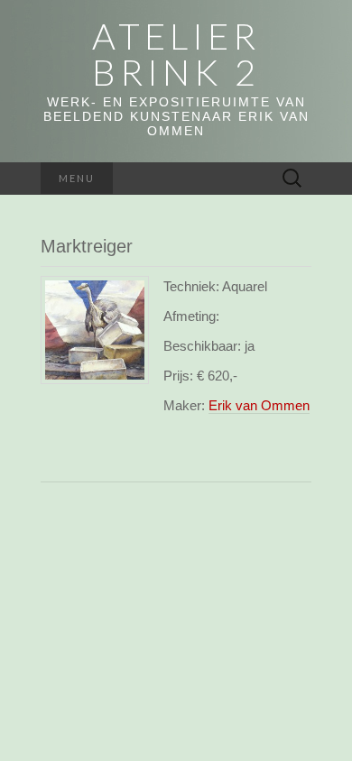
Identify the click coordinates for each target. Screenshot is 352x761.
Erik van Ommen (259, 405)
